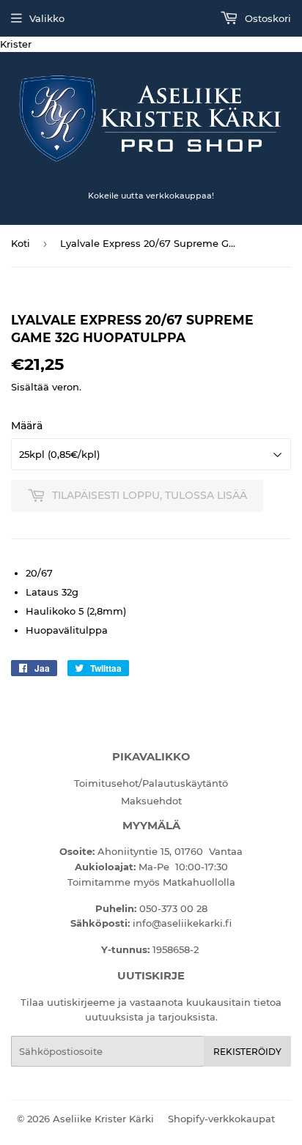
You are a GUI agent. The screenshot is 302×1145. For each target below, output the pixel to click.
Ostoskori (266, 18)
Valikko (47, 18)
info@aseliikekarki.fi (182, 923)
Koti (20, 243)
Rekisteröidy (247, 1051)
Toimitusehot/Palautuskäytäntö (151, 783)
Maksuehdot (151, 801)
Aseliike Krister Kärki (103, 1118)
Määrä (27, 425)
